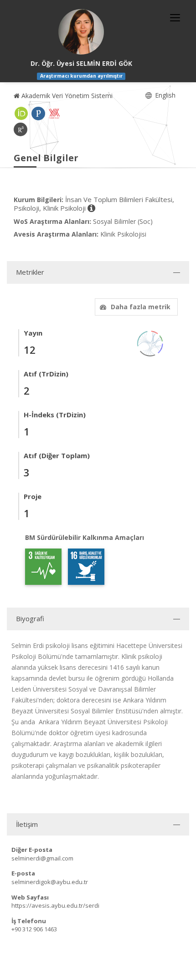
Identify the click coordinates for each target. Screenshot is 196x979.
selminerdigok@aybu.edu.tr (49, 882)
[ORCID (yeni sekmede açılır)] (21, 113)
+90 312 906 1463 (34, 929)
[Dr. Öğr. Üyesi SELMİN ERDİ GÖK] (81, 31)
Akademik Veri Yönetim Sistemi (66, 95)
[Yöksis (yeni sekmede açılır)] (54, 113)
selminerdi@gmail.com (42, 858)
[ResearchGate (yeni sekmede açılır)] (20, 129)
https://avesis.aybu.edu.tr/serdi (55, 905)
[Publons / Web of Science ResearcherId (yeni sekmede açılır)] (38, 113)
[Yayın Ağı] (150, 342)
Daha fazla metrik (140, 306)
